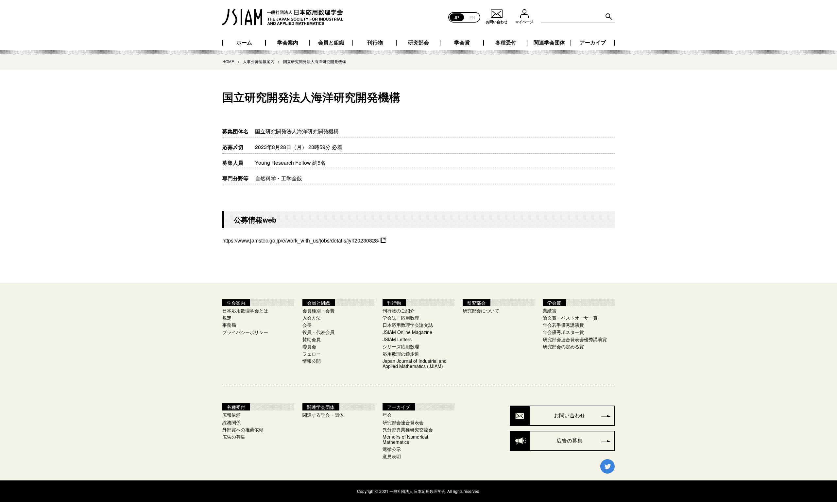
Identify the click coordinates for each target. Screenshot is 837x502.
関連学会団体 (549, 42)
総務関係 (231, 422)
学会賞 (462, 42)
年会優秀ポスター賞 (563, 332)
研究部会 (418, 42)
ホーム (244, 42)
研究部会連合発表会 (403, 422)
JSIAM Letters (397, 339)
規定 (226, 317)
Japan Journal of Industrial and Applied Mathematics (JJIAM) (415, 363)
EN (472, 17)
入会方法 (311, 317)
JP (456, 17)
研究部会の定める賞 (563, 346)
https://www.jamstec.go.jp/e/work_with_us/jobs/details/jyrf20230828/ (300, 240)
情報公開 (311, 361)
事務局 (229, 325)
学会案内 (287, 42)
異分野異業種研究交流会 (408, 429)
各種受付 (505, 42)
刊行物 (375, 42)
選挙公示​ (392, 449)
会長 (307, 325)
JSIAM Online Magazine (407, 332)
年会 (387, 414)
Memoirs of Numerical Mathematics (405, 439)
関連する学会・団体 (323, 414)
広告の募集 (233, 436)
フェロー (311, 353)
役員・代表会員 (318, 332)
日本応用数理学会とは (245, 310)
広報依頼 (231, 414)
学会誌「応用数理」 (403, 317)
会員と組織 (331, 42)
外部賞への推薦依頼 (243, 429)
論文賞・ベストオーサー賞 (570, 317)
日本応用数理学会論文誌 (408, 325)
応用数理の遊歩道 (401, 353)
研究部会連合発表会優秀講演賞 (575, 339)
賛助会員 (311, 339)
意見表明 (392, 456)
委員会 (309, 346)
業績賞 (549, 310)
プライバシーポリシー (245, 332)
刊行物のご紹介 (399, 310)
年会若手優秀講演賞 (563, 325)
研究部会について (481, 310)
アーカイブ (593, 42)
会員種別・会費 (318, 310)
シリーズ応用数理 (401, 346)
